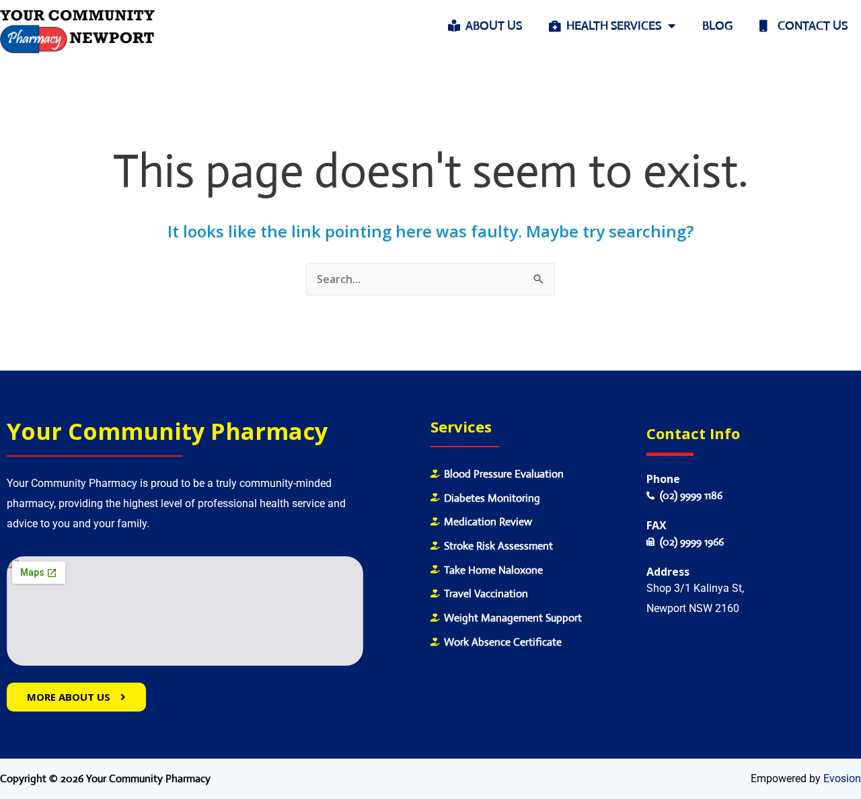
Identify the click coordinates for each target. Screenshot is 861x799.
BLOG (717, 25)
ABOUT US (491, 25)
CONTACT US (807, 25)
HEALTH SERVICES (611, 25)
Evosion (842, 778)
